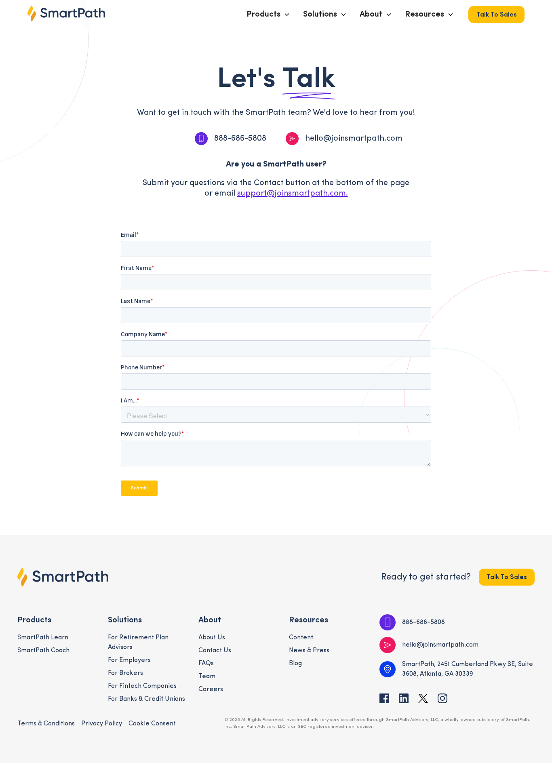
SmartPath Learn (42, 637)
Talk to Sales (496, 15)
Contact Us (214, 650)
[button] (268, 14)
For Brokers (125, 673)
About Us (211, 637)
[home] (66, 13)
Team (206, 676)
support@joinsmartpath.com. (292, 194)
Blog (295, 663)
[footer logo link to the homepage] (62, 577)
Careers (210, 689)
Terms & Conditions (46, 724)
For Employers (129, 660)
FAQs (206, 663)
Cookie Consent (152, 724)
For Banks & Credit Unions (146, 699)
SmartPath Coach (43, 650)
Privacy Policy (101, 724)
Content (301, 637)
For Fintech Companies (142, 686)
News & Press (309, 650)
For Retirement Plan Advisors (138, 642)
